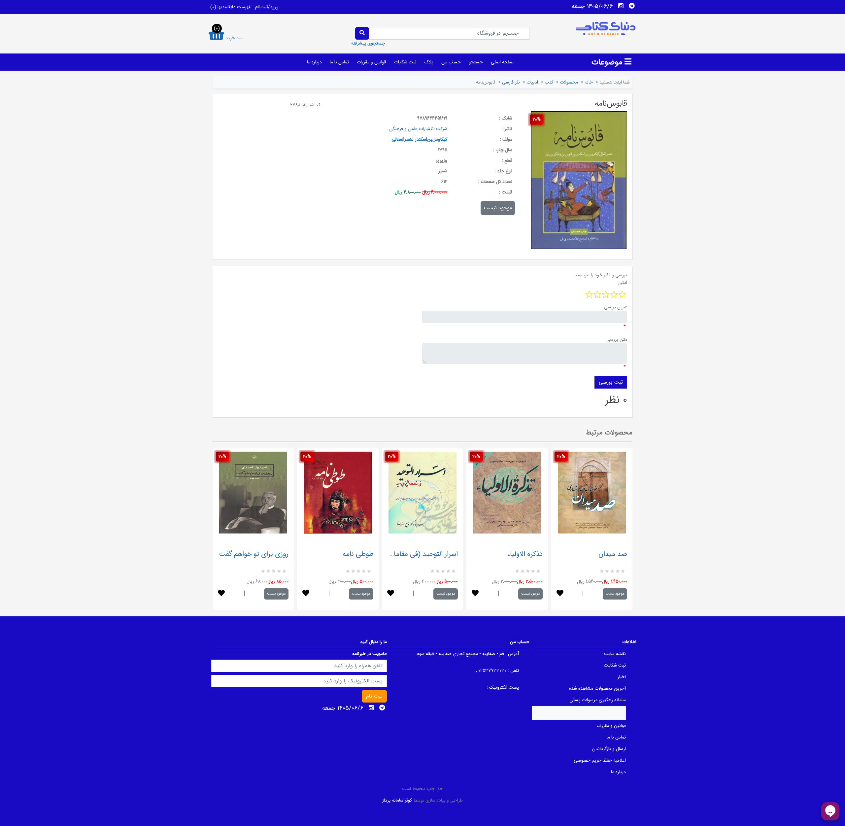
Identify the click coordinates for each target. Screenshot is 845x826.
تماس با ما (339, 62)
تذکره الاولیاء (525, 554)
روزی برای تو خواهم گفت (253, 554)
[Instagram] (621, 6)
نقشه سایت (615, 653)
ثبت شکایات (405, 62)
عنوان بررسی (615, 307)
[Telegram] (632, 6)
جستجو (476, 62)
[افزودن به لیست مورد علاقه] (221, 593)
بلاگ (428, 62)
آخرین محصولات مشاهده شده (597, 688)
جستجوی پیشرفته (368, 43)
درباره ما (314, 62)
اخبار (622, 676)
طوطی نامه (358, 554)
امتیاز (622, 282)
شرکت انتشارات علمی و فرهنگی (418, 128)
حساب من (451, 62)
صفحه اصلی (502, 62)
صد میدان (612, 554)
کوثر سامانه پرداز (397, 800)
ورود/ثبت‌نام (267, 7)
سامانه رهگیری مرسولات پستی (597, 700)
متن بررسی (616, 339)
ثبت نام (374, 696)
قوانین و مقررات (371, 62)
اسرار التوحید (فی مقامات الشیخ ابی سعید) (398, 554)
